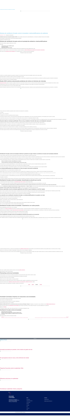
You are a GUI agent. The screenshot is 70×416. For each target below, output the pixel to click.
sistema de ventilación (8, 208)
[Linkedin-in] (44, 402)
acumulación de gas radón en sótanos (20, 181)
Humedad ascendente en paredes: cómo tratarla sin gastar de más (16, 349)
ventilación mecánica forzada (24, 248)
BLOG (27, 406)
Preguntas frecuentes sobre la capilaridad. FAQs (11, 368)
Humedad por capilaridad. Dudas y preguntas (11, 388)
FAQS (27, 409)
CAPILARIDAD (28, 399)
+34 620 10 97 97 (46, 399)
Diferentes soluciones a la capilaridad (9, 378)
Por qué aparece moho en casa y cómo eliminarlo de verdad (14, 357)
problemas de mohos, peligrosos (10, 51)
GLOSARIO (28, 405)
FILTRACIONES (28, 402)
